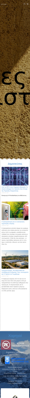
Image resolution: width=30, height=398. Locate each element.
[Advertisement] (15, 313)
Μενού (27, 4)
